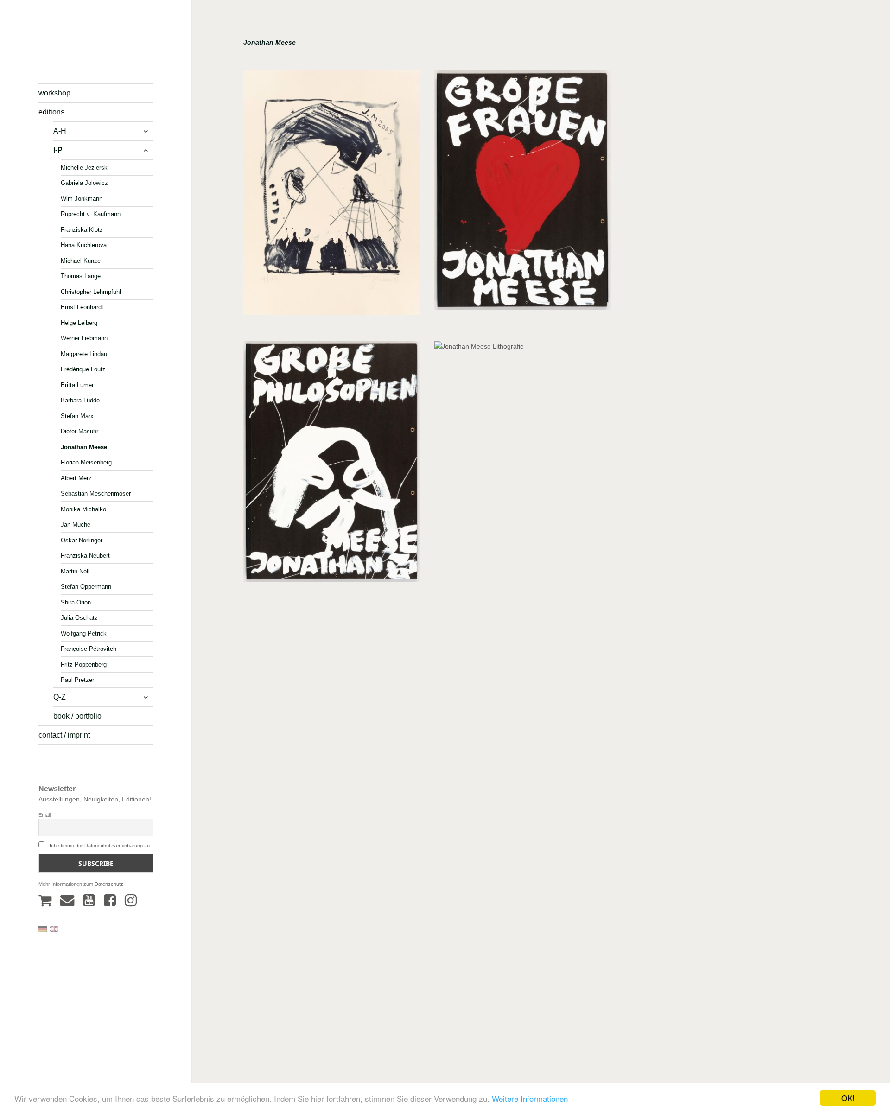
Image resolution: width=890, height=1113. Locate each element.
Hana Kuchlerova (84, 245)
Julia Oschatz (79, 617)
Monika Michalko (83, 508)
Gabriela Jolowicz (84, 182)
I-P (58, 150)
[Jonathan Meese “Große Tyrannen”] (522, 692)
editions (51, 112)
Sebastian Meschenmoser (96, 493)
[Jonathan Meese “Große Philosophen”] (331, 465)
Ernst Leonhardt (82, 307)
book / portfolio (77, 716)
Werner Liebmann (84, 338)
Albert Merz (76, 477)
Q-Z (59, 697)
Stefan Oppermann (86, 586)
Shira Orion (76, 601)
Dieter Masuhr (79, 431)
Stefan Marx (77, 415)
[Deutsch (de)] (42, 929)
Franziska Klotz (82, 229)
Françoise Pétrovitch (88, 648)
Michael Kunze (81, 260)
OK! (848, 1098)
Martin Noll (75, 570)
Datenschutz (109, 884)
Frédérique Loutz (83, 369)
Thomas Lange (81, 276)
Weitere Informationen (530, 1098)
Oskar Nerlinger (81, 539)
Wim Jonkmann (81, 198)
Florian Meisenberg (86, 462)
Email (44, 815)
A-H (59, 131)
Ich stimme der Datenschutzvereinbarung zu (100, 845)
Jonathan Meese (84, 446)
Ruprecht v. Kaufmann (91, 213)
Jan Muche (75, 524)
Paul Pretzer (77, 679)
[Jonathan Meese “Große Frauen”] (522, 193)
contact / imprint (64, 735)
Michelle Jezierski (85, 167)
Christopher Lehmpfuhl (91, 291)
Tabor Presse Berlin (65, 58)
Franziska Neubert (85, 555)
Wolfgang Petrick (84, 633)
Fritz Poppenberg (84, 664)
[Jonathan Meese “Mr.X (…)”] (331, 196)
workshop (54, 93)
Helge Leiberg (79, 322)
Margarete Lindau (84, 353)
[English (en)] (54, 929)
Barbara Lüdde (80, 400)
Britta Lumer (77, 384)
